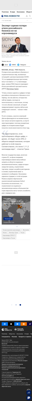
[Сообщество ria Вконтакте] (17, 324)
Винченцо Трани (12, 89)
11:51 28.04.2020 (6, 20)
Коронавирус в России (9, 238)
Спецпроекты (6, 336)
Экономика (26, 230)
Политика (4, 334)
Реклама (14, 336)
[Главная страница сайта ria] (10, 16)
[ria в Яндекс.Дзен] (11, 324)
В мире (27, 334)
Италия (5, 232)
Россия (22, 232)
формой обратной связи (23, 379)
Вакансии (4, 343)
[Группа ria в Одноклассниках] (24, 324)
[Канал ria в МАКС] (5, 324)
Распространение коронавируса (11, 230)
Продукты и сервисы (25, 336)
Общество (12, 334)
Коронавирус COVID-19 (9, 235)
